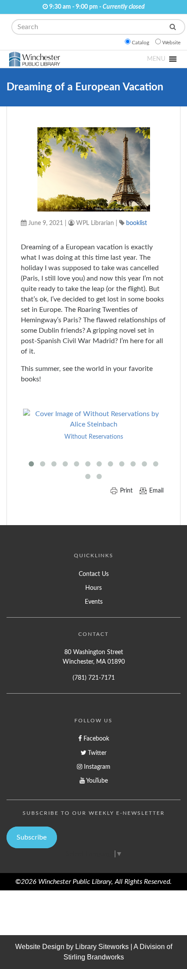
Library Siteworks (102, 946)
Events (94, 602)
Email (156, 491)
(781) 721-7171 (94, 678)
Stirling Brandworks (93, 957)
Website (171, 42)
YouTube (96, 780)
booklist (136, 223)
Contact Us (94, 574)
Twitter (96, 753)
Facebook (95, 738)
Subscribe (32, 837)
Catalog (140, 42)
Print (126, 491)
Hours (93, 588)
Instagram (96, 767)
